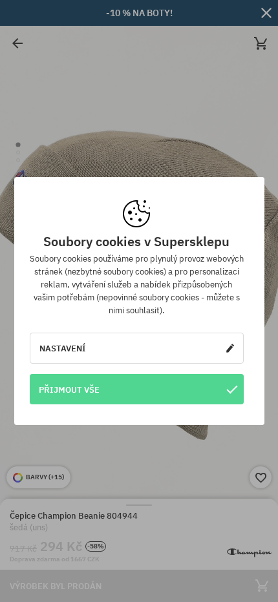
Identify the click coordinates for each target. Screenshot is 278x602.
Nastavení (62, 348)
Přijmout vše (69, 389)
